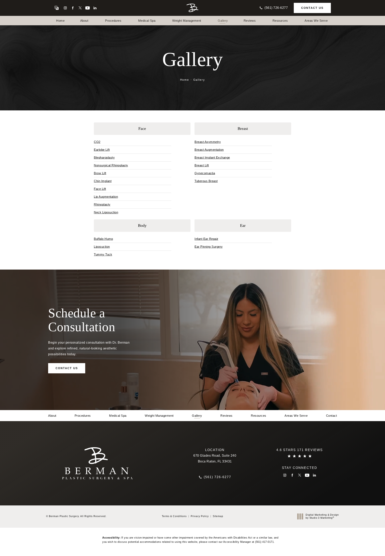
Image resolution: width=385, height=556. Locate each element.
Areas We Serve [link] (316, 20)
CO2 (97, 142)
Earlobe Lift (102, 149)
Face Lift (100, 188)
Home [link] (60, 20)
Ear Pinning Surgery (209, 246)
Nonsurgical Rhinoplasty (111, 165)
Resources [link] (280, 20)
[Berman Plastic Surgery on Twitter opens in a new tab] (80, 8)
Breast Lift (202, 165)
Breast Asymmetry (208, 142)
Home (184, 79)
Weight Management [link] (186, 20)
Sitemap (218, 516)
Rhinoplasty (102, 204)
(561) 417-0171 (264, 541)
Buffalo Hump (103, 238)
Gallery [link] (223, 20)
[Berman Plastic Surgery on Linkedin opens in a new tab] (95, 8)
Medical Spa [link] (147, 20)
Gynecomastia (205, 173)
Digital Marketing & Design (322, 516)
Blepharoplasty (104, 157)
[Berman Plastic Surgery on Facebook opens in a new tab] (72, 8)
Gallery (199, 79)
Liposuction (102, 246)
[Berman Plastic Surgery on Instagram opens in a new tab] (65, 8)
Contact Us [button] (364, 547)
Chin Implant (102, 181)
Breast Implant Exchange (212, 157)
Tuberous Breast (206, 181)
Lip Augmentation (106, 196)
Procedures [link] (113, 20)
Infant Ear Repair (206, 238)
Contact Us (312, 7)
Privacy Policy (200, 516)
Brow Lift (100, 173)
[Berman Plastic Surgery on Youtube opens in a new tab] (87, 8)
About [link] (84, 20)
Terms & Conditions (174, 516)
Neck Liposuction (106, 212)
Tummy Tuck (103, 254)
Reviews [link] (250, 20)
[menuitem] (65, 8)
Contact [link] (331, 415)
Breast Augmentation (209, 149)
